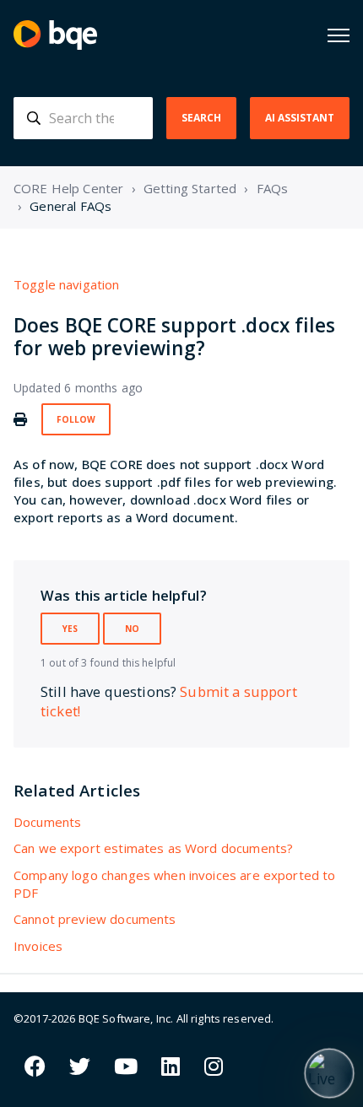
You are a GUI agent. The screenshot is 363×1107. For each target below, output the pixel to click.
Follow (76, 419)
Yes (70, 628)
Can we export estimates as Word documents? (153, 848)
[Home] (55, 35)
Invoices (38, 945)
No (132, 628)
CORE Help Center (68, 188)
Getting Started (190, 188)
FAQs (273, 188)
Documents (47, 821)
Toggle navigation (67, 284)
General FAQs (70, 205)
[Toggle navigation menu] (338, 35)
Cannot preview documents (95, 918)
